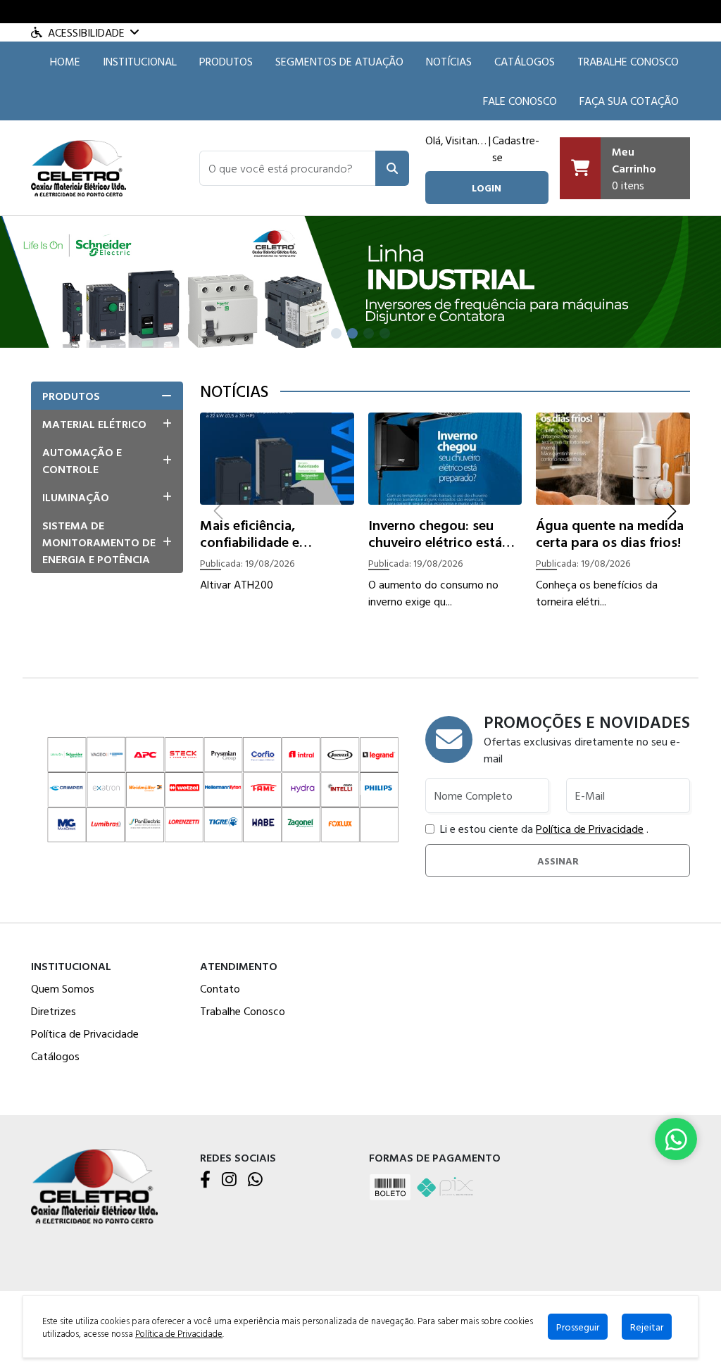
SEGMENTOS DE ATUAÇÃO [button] (339, 61)
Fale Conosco (520, 100)
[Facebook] (205, 1180)
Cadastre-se (515, 148)
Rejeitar (646, 1326)
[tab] (107, 396)
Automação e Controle (82, 460)
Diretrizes (53, 1010)
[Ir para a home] (94, 1184)
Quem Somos (62, 988)
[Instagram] (229, 1180)
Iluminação (75, 497)
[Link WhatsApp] (676, 1139)
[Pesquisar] (392, 168)
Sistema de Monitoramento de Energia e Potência (99, 542)
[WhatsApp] (255, 1180)
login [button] (486, 187)
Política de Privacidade (590, 828)
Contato (220, 988)
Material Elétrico (94, 423)
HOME (65, 61)
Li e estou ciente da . (544, 828)
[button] (287, 168)
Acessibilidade (86, 32)
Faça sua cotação (629, 100)
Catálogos (524, 61)
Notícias (449, 61)
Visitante (466, 140)
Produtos (226, 61)
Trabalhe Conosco (628, 61)
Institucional (140, 61)
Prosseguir (577, 1326)
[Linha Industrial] (360, 280)
